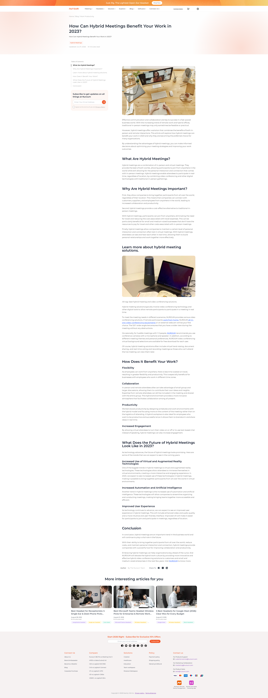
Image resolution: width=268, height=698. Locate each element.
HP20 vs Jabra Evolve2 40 (97, 660)
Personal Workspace (131, 671)
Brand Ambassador (70, 660)
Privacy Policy (100, 107)
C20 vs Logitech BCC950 (97, 664)
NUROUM (171, 333)
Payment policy (154, 657)
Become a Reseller (70, 664)
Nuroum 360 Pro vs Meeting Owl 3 (100, 657)
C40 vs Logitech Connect (97, 667)
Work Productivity (87, 16)
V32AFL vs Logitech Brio (97, 678)
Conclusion (77, 86)
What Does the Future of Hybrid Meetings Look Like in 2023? (89, 81)
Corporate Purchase (71, 671)
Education (127, 664)
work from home (170, 320)
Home (71, 16)
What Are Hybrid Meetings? (84, 65)
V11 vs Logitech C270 (96, 671)
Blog (77, 16)
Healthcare (127, 660)
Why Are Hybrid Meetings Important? (87, 69)
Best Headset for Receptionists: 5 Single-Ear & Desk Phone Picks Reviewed (88, 614)
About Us (67, 657)
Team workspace (129, 667)
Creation (127, 657)
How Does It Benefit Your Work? (85, 76)
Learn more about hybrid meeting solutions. (90, 73)
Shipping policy (154, 660)
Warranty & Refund (155, 664)
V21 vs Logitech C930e (96, 674)
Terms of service (150, 693)
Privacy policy (139, 693)
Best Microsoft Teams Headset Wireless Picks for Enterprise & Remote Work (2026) (134, 614)
